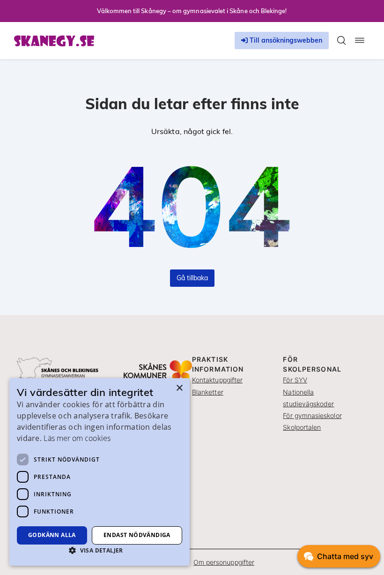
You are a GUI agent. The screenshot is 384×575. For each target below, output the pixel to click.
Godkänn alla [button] (52, 535)
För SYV (295, 380)
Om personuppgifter (223, 562)
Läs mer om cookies (77, 438)
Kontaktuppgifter (217, 380)
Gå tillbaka (192, 278)
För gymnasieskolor (312, 415)
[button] (99, 550)
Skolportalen (302, 427)
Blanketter (207, 392)
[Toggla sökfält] (341, 40)
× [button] (179, 388)
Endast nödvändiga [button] (136, 535)
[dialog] (99, 472)
